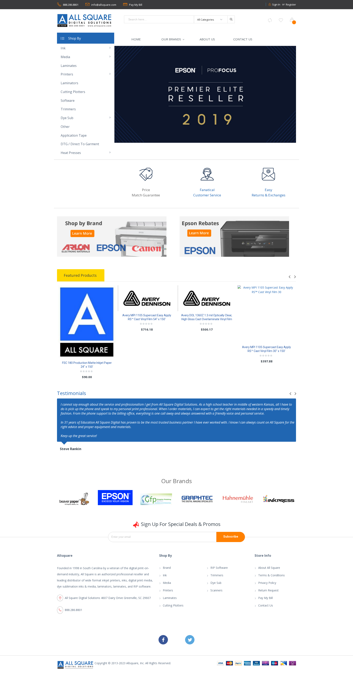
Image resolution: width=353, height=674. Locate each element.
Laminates (170, 600)
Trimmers (216, 577)
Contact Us (265, 608)
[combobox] (159, 19)
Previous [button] (290, 279)
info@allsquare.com (103, 5)
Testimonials (71, 395)
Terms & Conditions (271, 577)
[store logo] (84, 20)
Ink (165, 577)
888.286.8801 (70, 5)
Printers (168, 592)
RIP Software (219, 570)
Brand (167, 570)
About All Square (269, 570)
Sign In (276, 4)
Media (167, 585)
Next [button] (295, 279)
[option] (205, 95)
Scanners (216, 592)
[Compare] (270, 20)
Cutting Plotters (173, 608)
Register (291, 4)
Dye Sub (215, 585)
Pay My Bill (135, 5)
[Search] (231, 19)
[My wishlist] (281, 20)
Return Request (268, 592)
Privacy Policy (267, 585)
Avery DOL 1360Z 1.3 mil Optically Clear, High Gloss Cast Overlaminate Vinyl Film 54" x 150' (206, 321)
